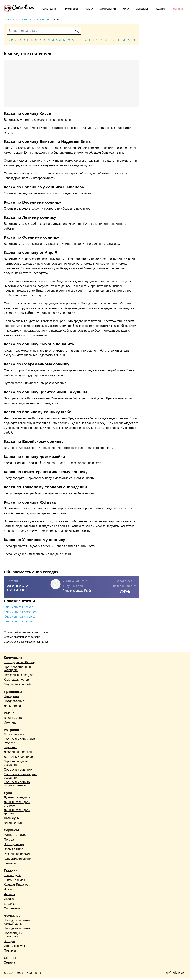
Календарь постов (16, 679)
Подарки (10, 950)
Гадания (160, 9)
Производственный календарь (17, 668)
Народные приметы (17, 928)
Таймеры (10, 863)
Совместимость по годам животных (17, 784)
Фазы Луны (11, 818)
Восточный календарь (19, 756)
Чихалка (9, 889)
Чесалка (9, 894)
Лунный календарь (17, 797)
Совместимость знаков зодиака (20, 741)
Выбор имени (13, 717)
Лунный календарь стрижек (17, 804)
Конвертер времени (17, 858)
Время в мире (13, 849)
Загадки (9, 941)
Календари (49, 9)
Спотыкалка (12, 908)
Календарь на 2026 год (19, 662)
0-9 (11, 39)
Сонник (178, 9)
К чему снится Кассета (19, 616)
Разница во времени (18, 853)
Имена (89, 9)
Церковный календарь (19, 675)
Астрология (108, 9)
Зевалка (9, 903)
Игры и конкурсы (15, 945)
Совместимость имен (18, 769)
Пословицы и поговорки (13, 934)
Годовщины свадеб (17, 684)
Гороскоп (10, 747)
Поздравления (14, 701)
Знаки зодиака (14, 734)
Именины (10, 722)
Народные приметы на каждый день (19, 922)
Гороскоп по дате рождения (16, 763)
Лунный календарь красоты (17, 812)
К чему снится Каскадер (20, 611)
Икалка (9, 899)
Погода (9, 839)
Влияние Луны (14, 822)
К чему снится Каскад (18, 607)
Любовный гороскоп (18, 751)
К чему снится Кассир (18, 621)
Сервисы (142, 9)
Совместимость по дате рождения (20, 776)
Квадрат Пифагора (17, 884)
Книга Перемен (14, 880)
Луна (126, 9)
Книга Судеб (12, 875)
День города (12, 705)
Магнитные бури (15, 834)
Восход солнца (14, 844)
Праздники (71, 9)
